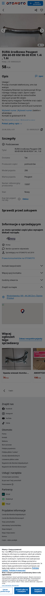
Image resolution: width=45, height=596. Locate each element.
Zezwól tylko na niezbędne (22, 591)
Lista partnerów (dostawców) (10, 585)
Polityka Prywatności (17, 570)
